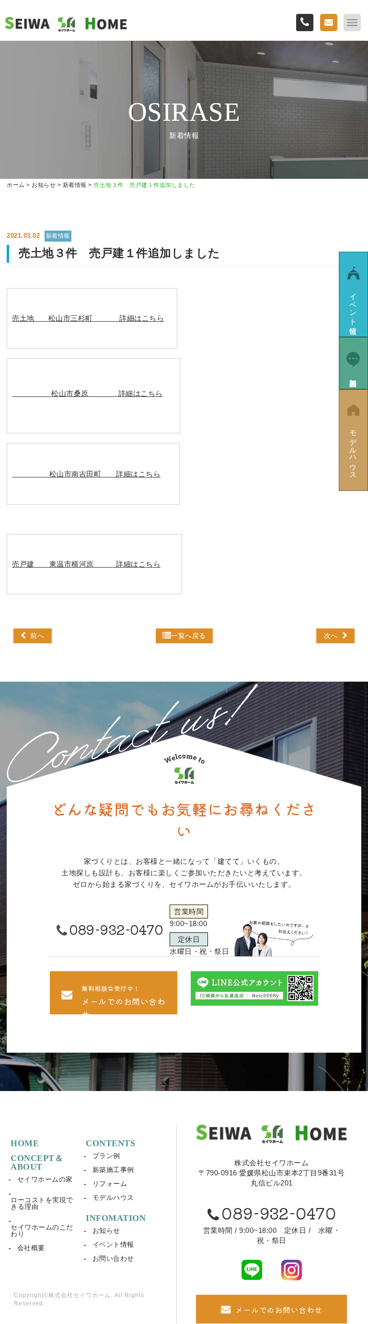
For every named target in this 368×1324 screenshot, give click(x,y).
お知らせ (106, 1230)
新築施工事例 (113, 1169)
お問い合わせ (113, 1258)
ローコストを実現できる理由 (42, 1203)
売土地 (88, 318)
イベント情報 (113, 1244)
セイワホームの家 (45, 1179)
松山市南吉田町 (86, 474)
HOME (25, 1143)
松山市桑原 (87, 393)
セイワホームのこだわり (42, 1230)
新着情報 (58, 235)
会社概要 (31, 1247)
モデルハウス (113, 1197)
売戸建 (86, 564)
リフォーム (109, 1183)
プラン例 (106, 1155)
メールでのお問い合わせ (278, 1309)
